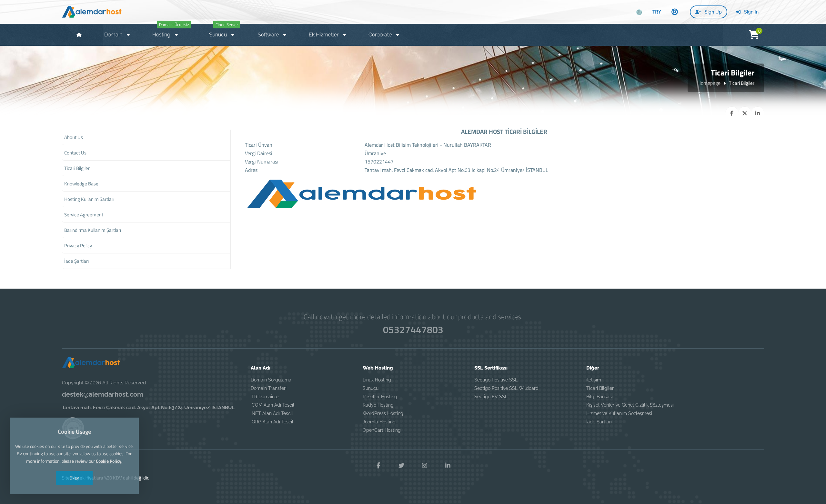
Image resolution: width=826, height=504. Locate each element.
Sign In (751, 12)
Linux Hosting (377, 379)
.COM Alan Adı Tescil (272, 405)
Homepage (708, 83)
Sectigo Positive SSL (496, 379)
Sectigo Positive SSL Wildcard (506, 388)
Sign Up (712, 12)
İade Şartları (599, 421)
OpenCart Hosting (382, 430)
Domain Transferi (269, 388)
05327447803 (413, 329)
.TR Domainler (265, 396)
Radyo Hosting (378, 405)
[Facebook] (378, 465)
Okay (74, 477)
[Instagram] (424, 465)
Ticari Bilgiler (600, 388)
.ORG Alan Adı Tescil (272, 421)
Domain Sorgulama (271, 379)
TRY (656, 11)
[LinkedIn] (447, 465)
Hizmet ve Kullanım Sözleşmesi (619, 413)
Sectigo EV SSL (491, 396)
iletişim (593, 379)
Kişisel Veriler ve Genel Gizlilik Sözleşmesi (630, 405)
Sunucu (370, 388)
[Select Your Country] (639, 12)
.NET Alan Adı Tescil (272, 413)
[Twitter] (401, 465)
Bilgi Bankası (599, 396)
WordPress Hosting (383, 413)
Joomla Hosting (379, 421)
